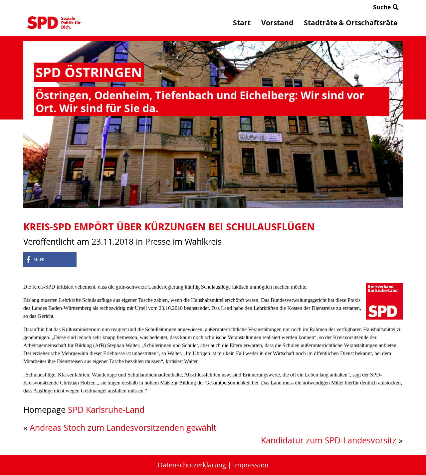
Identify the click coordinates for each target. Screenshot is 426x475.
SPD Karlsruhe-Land (106, 409)
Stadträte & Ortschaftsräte (350, 23)
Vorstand (277, 23)
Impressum (251, 464)
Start (242, 23)
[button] (50, 259)
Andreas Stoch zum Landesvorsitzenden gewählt (123, 427)
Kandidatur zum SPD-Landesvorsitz (328, 440)
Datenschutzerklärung (192, 464)
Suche (383, 7)
